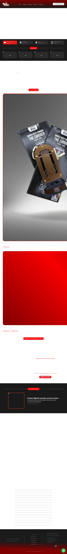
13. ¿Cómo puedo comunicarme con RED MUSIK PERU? (27, 518)
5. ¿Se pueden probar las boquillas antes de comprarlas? (29, 498)
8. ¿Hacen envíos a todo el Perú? (23, 506)
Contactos (41, 4)
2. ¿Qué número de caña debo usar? (23, 491)
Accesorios (33, 538)
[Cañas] (34, 52)
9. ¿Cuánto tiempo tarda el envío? (23, 508)
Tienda (33, 542)
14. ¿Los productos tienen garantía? (24, 521)
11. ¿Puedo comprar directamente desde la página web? (28, 513)
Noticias (30, 4)
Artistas (35, 4)
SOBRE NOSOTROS (45, 377)
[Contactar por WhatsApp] (63, 550)
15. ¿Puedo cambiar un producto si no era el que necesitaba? (29, 523)
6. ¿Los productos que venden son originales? (26, 501)
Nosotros (25, 4)
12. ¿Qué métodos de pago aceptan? (23, 516)
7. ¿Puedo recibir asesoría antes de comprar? (26, 503)
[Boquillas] (50, 52)
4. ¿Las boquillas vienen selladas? (23, 496)
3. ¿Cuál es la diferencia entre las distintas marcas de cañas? (30, 493)
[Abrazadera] (3, 52)
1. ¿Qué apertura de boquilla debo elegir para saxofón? (28, 488)
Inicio (20, 4)
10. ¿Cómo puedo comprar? (21, 511)
